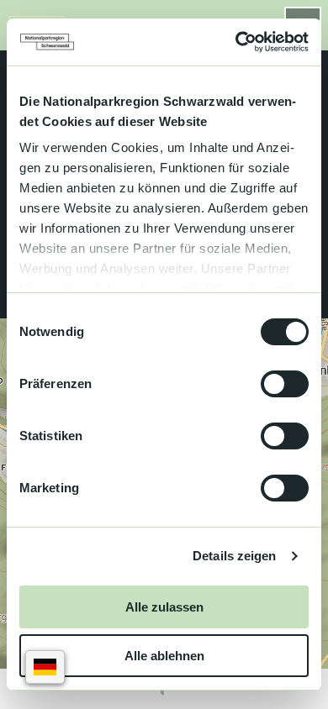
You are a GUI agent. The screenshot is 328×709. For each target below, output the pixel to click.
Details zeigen (234, 556)
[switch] (285, 383)
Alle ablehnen (164, 656)
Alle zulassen (164, 607)
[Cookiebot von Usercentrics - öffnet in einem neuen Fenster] (236, 42)
